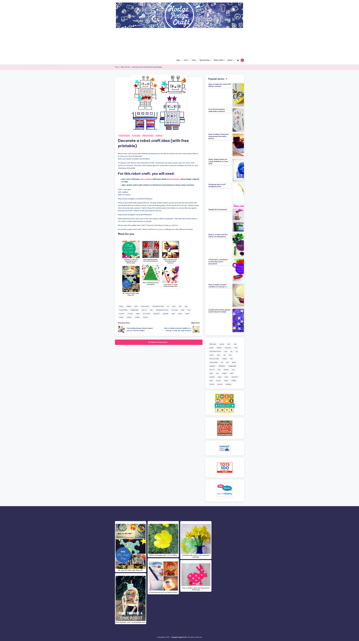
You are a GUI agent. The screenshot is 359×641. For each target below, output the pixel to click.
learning (226, 369)
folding (224, 358)
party (226, 377)
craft (136, 306)
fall (224, 355)
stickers (129, 317)
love (233, 369)
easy (173, 306)
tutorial (145, 317)
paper (138, 313)
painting (212, 377)
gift (228, 362)
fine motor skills (214, 358)
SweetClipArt (174, 179)
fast (180, 306)
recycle (218, 380)
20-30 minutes (124, 135)
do (168, 306)
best (228, 344)
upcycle (220, 384)
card (235, 344)
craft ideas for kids (158, 306)
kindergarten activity (162, 310)
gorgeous (212, 366)
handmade (222, 366)
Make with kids (148, 135)
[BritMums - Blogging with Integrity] (225, 490)
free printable (123, 310)
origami (224, 373)
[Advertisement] (179, 42)
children (128, 306)
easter (212, 355)
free (186, 306)
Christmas (228, 347)
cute (225, 351)
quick (173, 313)
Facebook (160, 229)
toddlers (159, 135)
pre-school (146, 313)
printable (165, 313)
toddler (137, 317)
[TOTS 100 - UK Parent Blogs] (224, 467)
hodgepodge (134, 310)
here (169, 225)
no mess (121, 313)
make (182, 310)
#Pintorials (213, 344)
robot (180, 313)
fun (222, 362)
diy (231, 351)
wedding (228, 384)
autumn (222, 344)
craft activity (145, 306)
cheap (121, 306)
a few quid (136, 135)
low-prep (175, 310)
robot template (146, 179)
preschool (156, 313)
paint (231, 373)
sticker (121, 317)
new (189, 310)
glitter (234, 362)
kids (151, 310)
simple (187, 313)
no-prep (130, 313)
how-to (144, 310)
